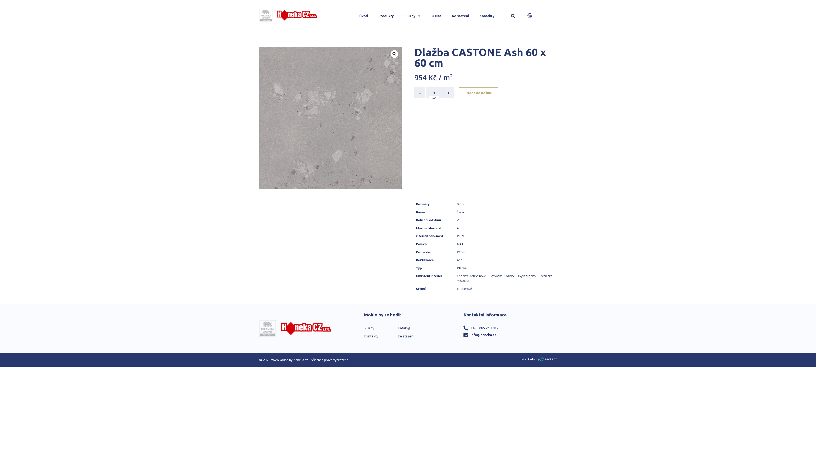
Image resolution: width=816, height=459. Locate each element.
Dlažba (462, 268)
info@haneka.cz (483, 335)
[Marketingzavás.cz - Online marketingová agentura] (539, 360)
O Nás (436, 16)
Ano (459, 228)
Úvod (363, 16)
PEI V (460, 236)
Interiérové (464, 289)
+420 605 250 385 (484, 328)
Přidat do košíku (478, 93)
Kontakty (487, 16)
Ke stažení (460, 16)
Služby (409, 16)
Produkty (386, 16)
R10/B (461, 252)
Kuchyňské (495, 276)
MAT (460, 244)
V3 (458, 220)
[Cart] (529, 16)
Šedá (460, 212)
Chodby (462, 276)
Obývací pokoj (527, 276)
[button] (512, 16)
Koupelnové (477, 276)
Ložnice (509, 276)
